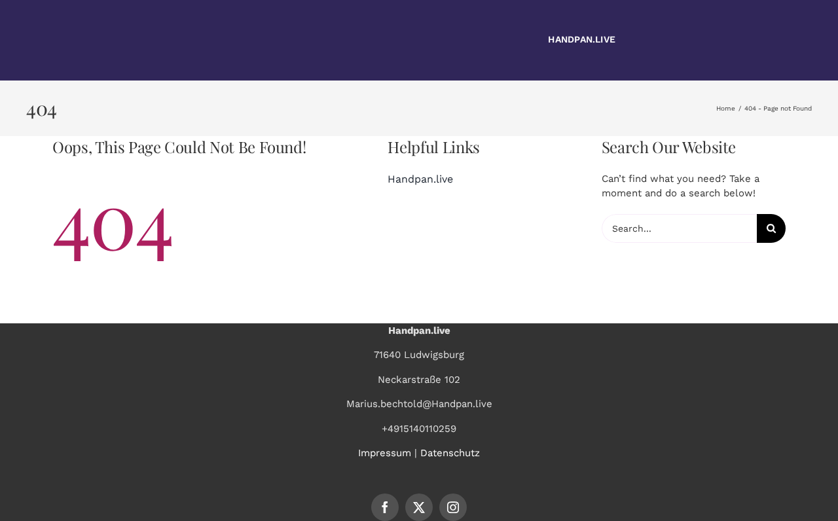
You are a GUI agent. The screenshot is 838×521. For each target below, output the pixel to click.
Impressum (384, 453)
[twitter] (419, 507)
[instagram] (453, 507)
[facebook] (385, 507)
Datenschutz (450, 453)
